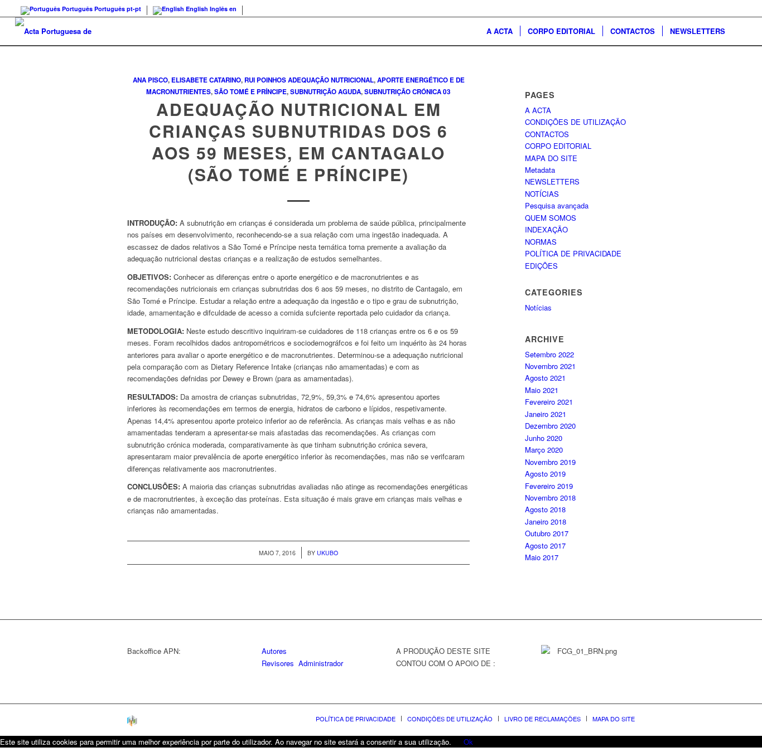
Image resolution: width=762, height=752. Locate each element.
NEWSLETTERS (552, 181)
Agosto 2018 (545, 509)
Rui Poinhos (265, 80)
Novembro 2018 (550, 497)
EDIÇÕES (541, 265)
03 (447, 91)
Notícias (538, 307)
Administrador (320, 663)
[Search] (739, 31)
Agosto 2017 (545, 545)
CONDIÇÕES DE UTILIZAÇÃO (575, 122)
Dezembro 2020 (550, 425)
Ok (468, 741)
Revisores (278, 663)
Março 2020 (544, 449)
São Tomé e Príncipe (250, 91)
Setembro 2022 (549, 354)
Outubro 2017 (546, 533)
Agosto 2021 (545, 377)
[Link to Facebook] (738, 8)
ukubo (327, 553)
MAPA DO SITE (551, 158)
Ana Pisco (150, 80)
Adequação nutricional (331, 80)
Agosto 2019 (545, 473)
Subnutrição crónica (402, 91)
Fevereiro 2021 (549, 401)
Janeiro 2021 (545, 414)
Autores (274, 651)
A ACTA (538, 110)
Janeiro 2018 (545, 521)
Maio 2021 (541, 390)
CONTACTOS (547, 134)
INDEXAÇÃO (546, 229)
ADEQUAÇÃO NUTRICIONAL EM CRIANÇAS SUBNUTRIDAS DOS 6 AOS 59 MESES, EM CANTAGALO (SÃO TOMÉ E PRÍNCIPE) (298, 141)
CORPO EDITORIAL (558, 145)
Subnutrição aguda (325, 91)
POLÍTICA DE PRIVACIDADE (573, 253)
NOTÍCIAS (542, 193)
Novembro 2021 (550, 366)
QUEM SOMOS (550, 217)
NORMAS (541, 241)
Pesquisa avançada (557, 205)
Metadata (540, 169)
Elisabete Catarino (206, 80)
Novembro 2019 (550, 462)
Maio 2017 (541, 557)
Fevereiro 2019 (549, 486)
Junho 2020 (543, 438)
